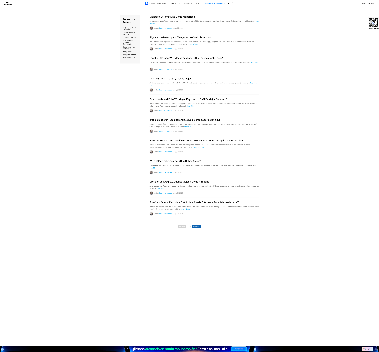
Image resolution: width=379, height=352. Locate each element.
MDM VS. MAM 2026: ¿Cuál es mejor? (171, 78)
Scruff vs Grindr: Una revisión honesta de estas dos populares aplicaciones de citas (196, 140)
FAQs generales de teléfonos (130, 29)
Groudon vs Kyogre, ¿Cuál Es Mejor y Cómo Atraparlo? (180, 181)
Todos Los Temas (129, 21)
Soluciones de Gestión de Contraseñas (128, 42)
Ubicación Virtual (129, 37)
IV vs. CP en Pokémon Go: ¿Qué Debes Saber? (175, 161)
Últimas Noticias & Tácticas (130, 33)
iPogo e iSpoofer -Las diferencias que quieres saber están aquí (185, 119)
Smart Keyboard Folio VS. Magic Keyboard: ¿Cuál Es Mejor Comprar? (188, 99)
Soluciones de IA (129, 57)
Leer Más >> (193, 44)
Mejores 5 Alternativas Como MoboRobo (172, 16)
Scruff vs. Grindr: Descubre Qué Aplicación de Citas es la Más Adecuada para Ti (195, 202)
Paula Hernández (165, 28)
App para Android (129, 55)
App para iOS (128, 52)
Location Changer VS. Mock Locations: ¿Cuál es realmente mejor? (187, 58)
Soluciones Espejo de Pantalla (129, 48)
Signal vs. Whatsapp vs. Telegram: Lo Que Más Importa (181, 37)
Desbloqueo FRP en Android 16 (215, 3)
